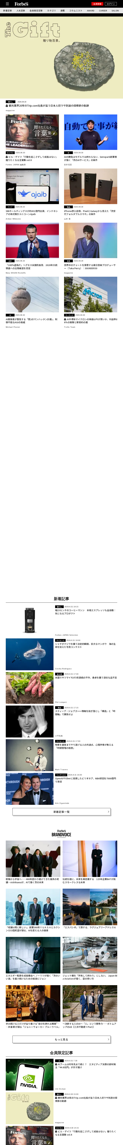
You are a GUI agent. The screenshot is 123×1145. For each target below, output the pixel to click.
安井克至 (68, 165)
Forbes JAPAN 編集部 (16, 165)
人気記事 (20, 10)
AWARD (90, 10)
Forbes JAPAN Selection (66, 635)
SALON (115, 10)
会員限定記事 (36, 10)
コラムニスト (75, 10)
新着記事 (7, 10)
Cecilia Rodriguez (63, 669)
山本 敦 (67, 219)
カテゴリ (51, 10)
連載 (63, 10)
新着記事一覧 (61, 812)
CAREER (103, 10)
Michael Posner (13, 327)
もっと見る (61, 1039)
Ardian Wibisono (13, 219)
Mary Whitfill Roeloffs (16, 273)
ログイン (111, 3)
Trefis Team (69, 327)
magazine (10, 110)
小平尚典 (59, 736)
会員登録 (97, 3)
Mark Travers (61, 769)
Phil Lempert (61, 702)
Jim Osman (60, 1089)
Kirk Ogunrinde (62, 803)
